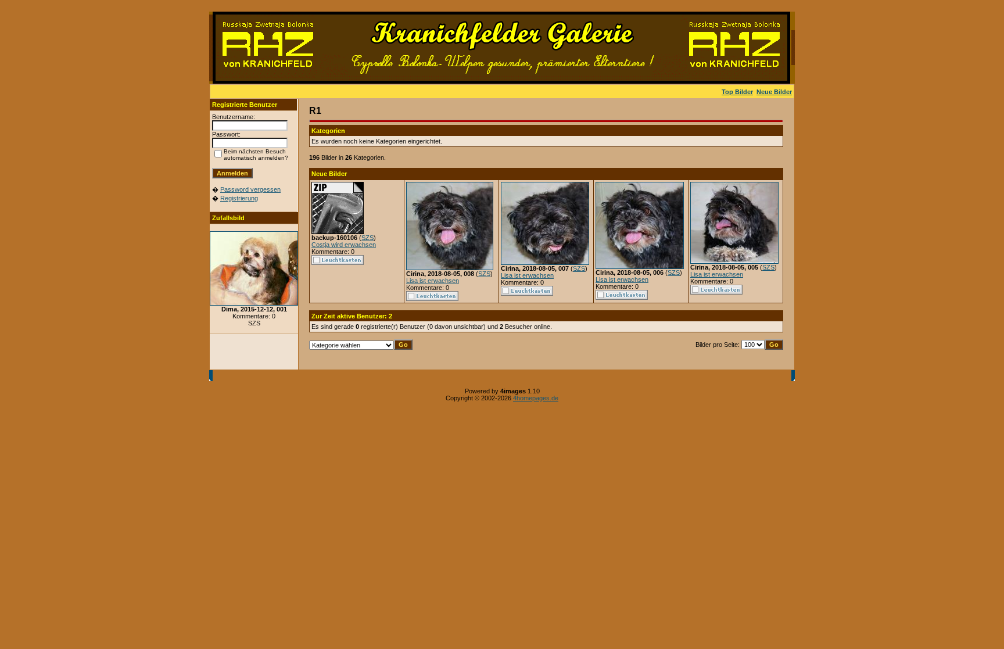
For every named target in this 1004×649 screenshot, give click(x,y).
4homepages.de (535, 398)
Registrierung (239, 198)
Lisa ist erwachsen (432, 280)
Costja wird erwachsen (343, 244)
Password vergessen (250, 189)
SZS (367, 237)
